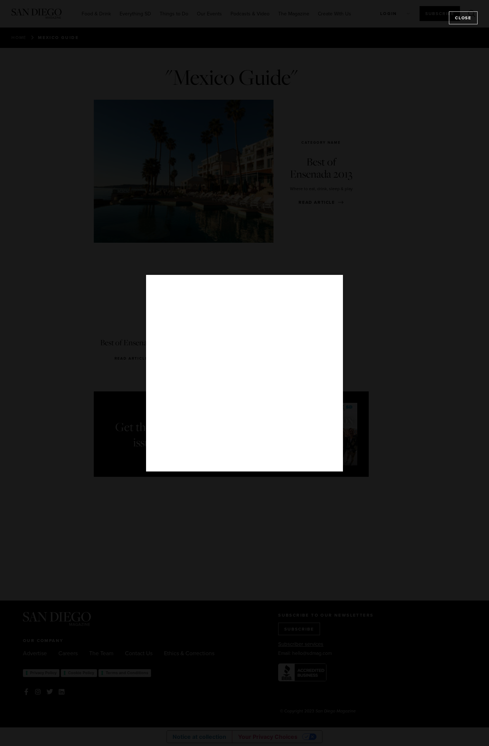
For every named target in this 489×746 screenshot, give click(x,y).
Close (463, 18)
